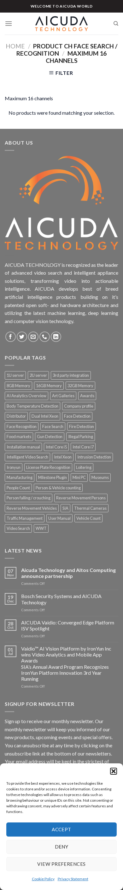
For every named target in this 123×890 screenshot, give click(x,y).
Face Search (52, 426)
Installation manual (23, 446)
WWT (41, 528)
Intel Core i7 (83, 446)
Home (15, 46)
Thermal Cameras (90, 508)
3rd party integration (71, 375)
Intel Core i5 (56, 446)
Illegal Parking (80, 436)
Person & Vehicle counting (58, 487)
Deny (61, 846)
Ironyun (13, 467)
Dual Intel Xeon (45, 416)
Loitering (83, 467)
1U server (15, 375)
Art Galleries (63, 395)
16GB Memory (49, 385)
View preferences (61, 864)
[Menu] (8, 23)
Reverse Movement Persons (81, 497)
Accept (61, 829)
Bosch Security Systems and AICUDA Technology (61, 599)
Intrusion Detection (94, 456)
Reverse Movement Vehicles (32, 508)
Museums (100, 477)
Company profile (78, 406)
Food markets (19, 436)
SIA (65, 508)
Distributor (16, 416)
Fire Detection (81, 426)
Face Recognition (22, 426)
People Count (18, 487)
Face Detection (77, 416)
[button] (113, 771)
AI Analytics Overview (26, 395)
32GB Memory (80, 385)
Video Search (18, 528)
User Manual (59, 518)
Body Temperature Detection (32, 406)
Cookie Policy (43, 878)
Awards (87, 395)
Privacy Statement (73, 878)
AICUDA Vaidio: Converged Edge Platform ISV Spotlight (67, 625)
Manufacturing (19, 477)
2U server (38, 375)
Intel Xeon (63, 456)
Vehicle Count (88, 518)
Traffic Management (25, 518)
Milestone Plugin (52, 477)
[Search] (116, 24)
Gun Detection (49, 436)
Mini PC (79, 477)
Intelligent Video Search (27, 456)
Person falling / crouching (28, 497)
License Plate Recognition (48, 467)
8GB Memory (18, 385)
